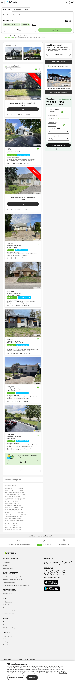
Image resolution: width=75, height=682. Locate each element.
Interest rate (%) (52, 122)
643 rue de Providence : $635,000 (13, 518)
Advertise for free (8, 594)
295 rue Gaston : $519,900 (11, 525)
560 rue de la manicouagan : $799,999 (14, 492)
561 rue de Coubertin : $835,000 (13, 529)
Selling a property (10, 559)
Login (23, 109)
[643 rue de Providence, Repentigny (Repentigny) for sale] (23, 275)
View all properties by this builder (58, 88)
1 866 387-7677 (53, 563)
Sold (26, 9)
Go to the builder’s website (59, 92)
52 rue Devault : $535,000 (11, 524)
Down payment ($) (52, 115)
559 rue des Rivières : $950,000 (12, 496)
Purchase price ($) (52, 109)
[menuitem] (23, 564)
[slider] (62, 112)
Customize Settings (16, 677)
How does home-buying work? (12, 577)
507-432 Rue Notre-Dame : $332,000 (14, 489)
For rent (17, 9)
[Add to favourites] (38, 149)
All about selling (7, 602)
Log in (71, 2)
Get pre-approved (59, 145)
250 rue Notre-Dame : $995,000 (13, 527)
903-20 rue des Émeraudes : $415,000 (14, 490)
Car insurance (7, 639)
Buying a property (10, 573)
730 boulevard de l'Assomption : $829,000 (15, 494)
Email (68, 563)
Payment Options (8, 568)
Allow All (32, 677)
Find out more (58, 54)
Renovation (6, 645)
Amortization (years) (53, 128)
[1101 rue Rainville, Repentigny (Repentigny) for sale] (23, 227)
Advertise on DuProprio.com (11, 628)
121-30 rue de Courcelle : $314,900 (13, 500)
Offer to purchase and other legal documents (16, 585)
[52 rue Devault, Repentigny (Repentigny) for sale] (23, 370)
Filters (19, 30)
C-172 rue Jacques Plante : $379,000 (13, 487)
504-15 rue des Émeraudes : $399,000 (14, 507)
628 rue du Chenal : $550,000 (12, 522)
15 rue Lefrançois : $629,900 (11, 503)
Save (21, 462)
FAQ (4, 622)
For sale (6, 9)
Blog (5, 598)
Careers (5, 625)
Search (53, 30)
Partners (6, 632)
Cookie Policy (63, 673)
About (5, 618)
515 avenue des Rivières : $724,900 (13, 505)
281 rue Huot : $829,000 (10, 485)
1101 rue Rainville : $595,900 (11, 511)
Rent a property (9, 590)
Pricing (5, 565)
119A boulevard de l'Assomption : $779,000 (15, 498)
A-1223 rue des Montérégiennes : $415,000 (15, 514)
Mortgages (6, 642)
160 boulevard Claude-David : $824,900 (14, 520)
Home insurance (7, 636)
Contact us (48, 558)
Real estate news (8, 608)
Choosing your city (8, 614)
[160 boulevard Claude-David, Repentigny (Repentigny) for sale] (23, 323)
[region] (37, 671)
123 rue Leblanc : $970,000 (11, 501)
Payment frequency (53, 135)
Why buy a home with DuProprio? (12, 579)
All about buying (7, 605)
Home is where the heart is (10, 611)
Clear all (33, 25)
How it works (6, 562)
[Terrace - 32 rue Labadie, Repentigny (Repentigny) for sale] (23, 418)
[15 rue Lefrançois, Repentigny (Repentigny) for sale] (23, 133)
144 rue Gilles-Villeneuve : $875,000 (13, 509)
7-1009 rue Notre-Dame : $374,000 (13, 516)
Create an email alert (9, 582)
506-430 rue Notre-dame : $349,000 (14, 512)
